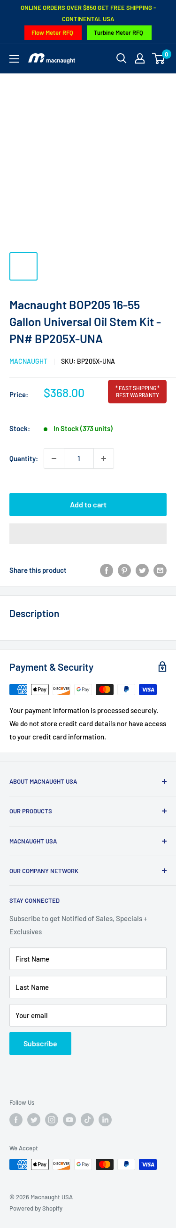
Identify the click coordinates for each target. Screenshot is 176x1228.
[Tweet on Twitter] (142, 570)
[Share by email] (160, 570)
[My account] (140, 58)
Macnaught (28, 361)
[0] (159, 58)
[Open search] (121, 58)
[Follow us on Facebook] (16, 1119)
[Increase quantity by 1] (104, 458)
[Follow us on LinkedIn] (105, 1119)
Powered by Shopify (35, 1208)
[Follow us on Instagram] (51, 1119)
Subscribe (40, 1043)
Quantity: (23, 458)
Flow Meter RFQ (52, 32)
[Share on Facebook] (106, 570)
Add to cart (88, 504)
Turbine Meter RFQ (118, 32)
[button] (88, 533)
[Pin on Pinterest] (124, 570)
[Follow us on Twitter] (33, 1119)
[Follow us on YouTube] (69, 1119)
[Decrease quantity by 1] (54, 458)
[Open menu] (14, 59)
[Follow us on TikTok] (87, 1119)
